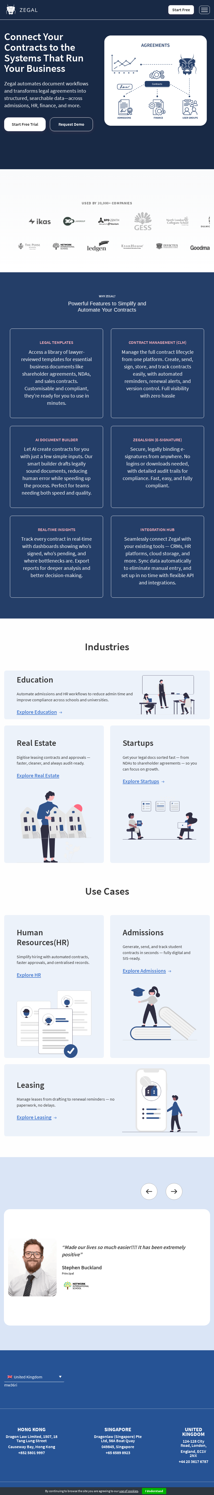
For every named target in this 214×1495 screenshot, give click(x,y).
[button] (34, 1376)
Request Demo (71, 124)
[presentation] (149, 1191)
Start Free (181, 9)
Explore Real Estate (38, 775)
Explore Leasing (34, 1117)
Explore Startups (141, 781)
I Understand (154, 1491)
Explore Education (37, 712)
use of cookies (128, 1491)
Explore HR (29, 975)
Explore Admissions (144, 971)
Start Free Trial (25, 124)
